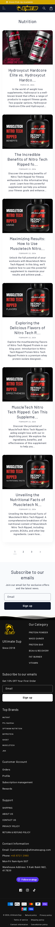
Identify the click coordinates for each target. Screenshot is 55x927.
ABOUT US (7, 814)
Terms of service (21, 920)
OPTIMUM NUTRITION (12, 729)
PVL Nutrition (8, 723)
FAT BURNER (35, 657)
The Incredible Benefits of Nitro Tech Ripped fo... (27, 159)
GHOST (5, 740)
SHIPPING (7, 808)
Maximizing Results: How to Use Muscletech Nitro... (27, 243)
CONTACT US (9, 820)
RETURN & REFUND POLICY (16, 832)
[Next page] (40, 551)
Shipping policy (37, 920)
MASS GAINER (36, 638)
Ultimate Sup (15, 915)
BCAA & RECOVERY (39, 651)
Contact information (19, 925)
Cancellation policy (39, 925)
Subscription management (17, 782)
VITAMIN (33, 663)
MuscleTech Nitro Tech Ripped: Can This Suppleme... (27, 412)
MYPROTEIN (7, 734)
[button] (44, 8)
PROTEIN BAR (36, 644)
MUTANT (6, 717)
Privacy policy (46, 915)
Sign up (27, 606)
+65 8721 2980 (20, 855)
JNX (4, 751)
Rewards (7, 788)
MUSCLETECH (8, 745)
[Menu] (3, 8)
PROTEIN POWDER (38, 632)
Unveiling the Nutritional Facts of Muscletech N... (27, 499)
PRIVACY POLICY (11, 826)
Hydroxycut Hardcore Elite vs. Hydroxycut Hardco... (27, 75)
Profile (6, 776)
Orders (6, 769)
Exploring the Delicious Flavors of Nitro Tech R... (27, 327)
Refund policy (31, 915)
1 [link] (15, 551)
